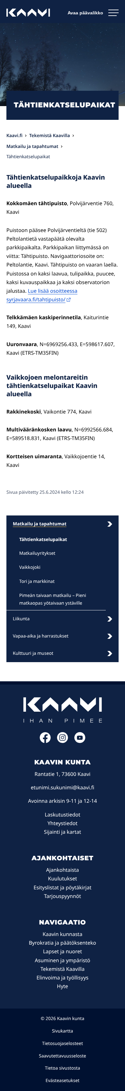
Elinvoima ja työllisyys (62, 977)
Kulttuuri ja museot (33, 653)
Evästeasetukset (62, 1081)
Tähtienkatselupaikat (43, 540)
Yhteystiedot (62, 823)
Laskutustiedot (62, 814)
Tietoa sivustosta (62, 1068)
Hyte (62, 986)
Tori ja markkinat (36, 581)
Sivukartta (62, 1031)
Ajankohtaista (62, 869)
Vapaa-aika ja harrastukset (41, 636)
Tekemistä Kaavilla (62, 968)
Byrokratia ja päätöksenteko (62, 942)
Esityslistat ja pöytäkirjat (62, 887)
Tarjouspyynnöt (62, 896)
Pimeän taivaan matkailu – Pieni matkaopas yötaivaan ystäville (52, 599)
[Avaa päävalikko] (93, 13)
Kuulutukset (62, 878)
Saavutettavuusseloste (62, 1056)
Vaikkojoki (29, 567)
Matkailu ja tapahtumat (39, 524)
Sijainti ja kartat (62, 831)
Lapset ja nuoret (62, 951)
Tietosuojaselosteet (62, 1044)
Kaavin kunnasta (62, 934)
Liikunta (21, 619)
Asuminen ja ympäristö (62, 960)
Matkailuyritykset (37, 553)
